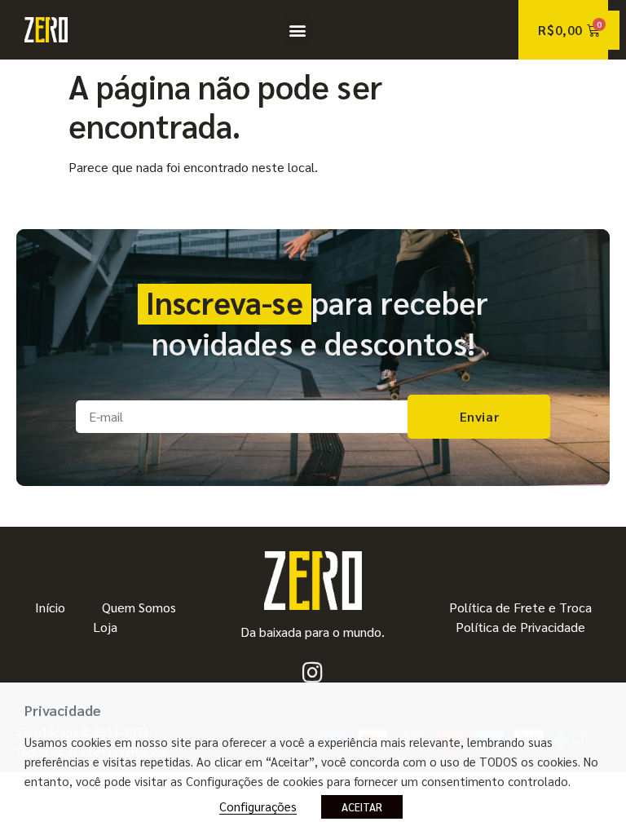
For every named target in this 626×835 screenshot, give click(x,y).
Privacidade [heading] (62, 710)
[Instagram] (313, 672)
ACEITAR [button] (362, 807)
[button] (297, 29)
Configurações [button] (258, 806)
